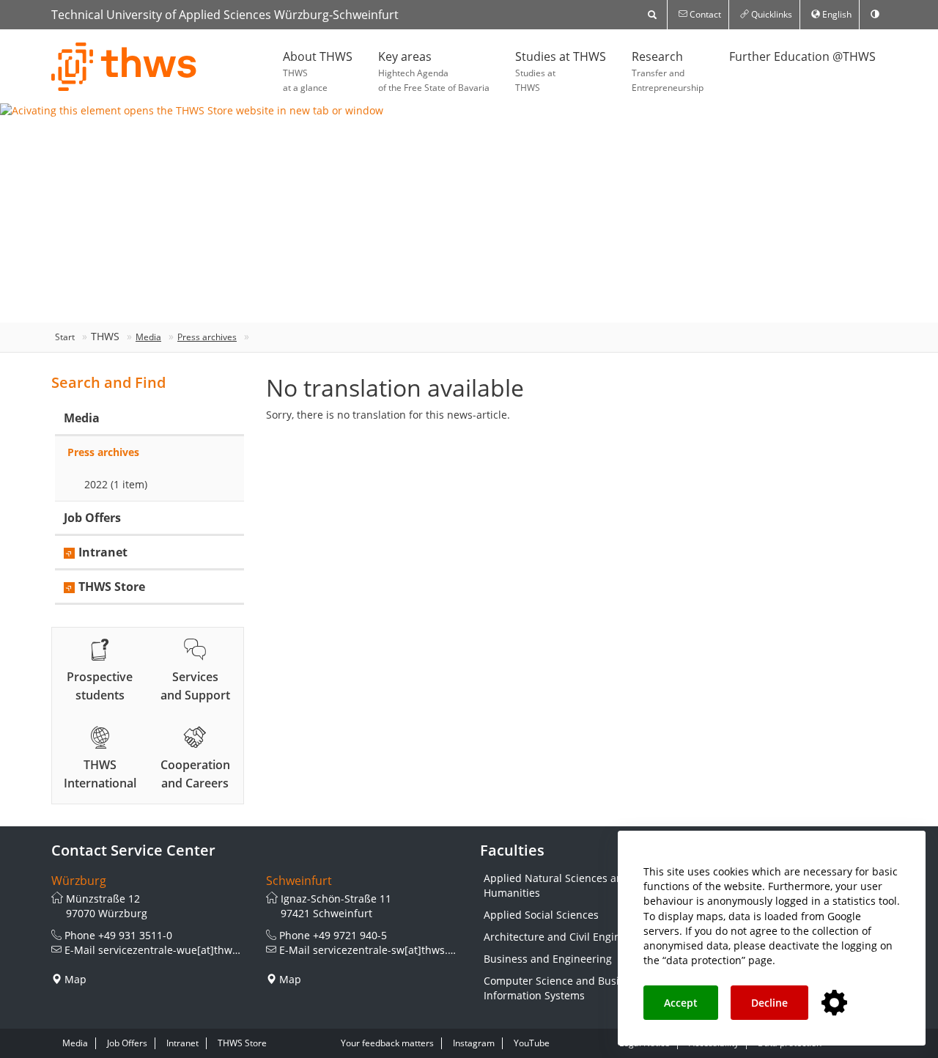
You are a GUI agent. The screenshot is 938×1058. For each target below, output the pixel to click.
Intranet (103, 552)
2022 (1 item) (115, 484)
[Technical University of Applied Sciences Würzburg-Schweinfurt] (124, 67)
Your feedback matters (387, 1043)
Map (75, 979)
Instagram (474, 1043)
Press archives (207, 337)
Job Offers (92, 518)
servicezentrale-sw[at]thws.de (386, 950)
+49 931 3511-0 (135, 935)
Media (148, 337)
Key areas (434, 71)
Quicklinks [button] (770, 14)
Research (668, 71)
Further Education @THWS (802, 56)
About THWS (317, 71)
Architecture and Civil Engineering (568, 937)
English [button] (836, 14)
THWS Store (111, 586)
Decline (769, 1003)
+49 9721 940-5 (350, 935)
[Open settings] (834, 1003)
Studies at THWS (560, 71)
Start (65, 337)
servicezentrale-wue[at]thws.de (175, 950)
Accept (681, 1003)
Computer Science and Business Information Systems (563, 988)
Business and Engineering (548, 959)
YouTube (532, 1043)
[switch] (875, 14)
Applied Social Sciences (541, 915)
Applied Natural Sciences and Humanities (556, 885)
